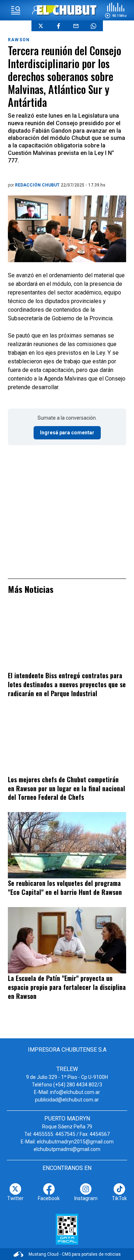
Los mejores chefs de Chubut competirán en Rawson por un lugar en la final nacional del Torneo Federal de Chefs (66, 788)
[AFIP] (67, 1229)
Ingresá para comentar (67, 432)
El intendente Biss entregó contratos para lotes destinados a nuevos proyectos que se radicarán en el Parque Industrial (67, 684)
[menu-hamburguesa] (16, 10)
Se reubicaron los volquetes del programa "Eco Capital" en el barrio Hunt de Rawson (65, 887)
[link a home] (67, 9)
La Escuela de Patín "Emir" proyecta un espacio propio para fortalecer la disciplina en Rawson (67, 986)
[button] (115, 10)
